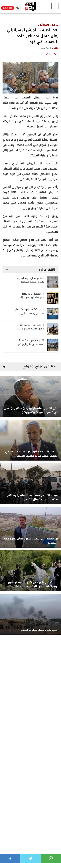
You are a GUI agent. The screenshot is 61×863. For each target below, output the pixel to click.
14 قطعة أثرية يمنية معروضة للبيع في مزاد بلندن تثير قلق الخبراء (32, 298)
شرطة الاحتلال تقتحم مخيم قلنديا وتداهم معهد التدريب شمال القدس (32, 497)
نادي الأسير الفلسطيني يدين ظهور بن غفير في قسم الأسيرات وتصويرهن (31, 410)
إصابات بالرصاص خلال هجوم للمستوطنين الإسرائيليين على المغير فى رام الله (33, 584)
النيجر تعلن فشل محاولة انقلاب (39, 630)
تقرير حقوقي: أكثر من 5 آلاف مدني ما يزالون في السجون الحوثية (30, 344)
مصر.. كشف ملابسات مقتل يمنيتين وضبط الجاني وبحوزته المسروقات (29, 313)
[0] (10, 858)
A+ (48, 54)
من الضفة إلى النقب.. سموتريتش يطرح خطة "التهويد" (31, 541)
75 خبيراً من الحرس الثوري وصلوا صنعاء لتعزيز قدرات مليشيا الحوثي (30, 329)
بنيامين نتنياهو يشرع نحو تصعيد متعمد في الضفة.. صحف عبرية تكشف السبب (31, 454)
